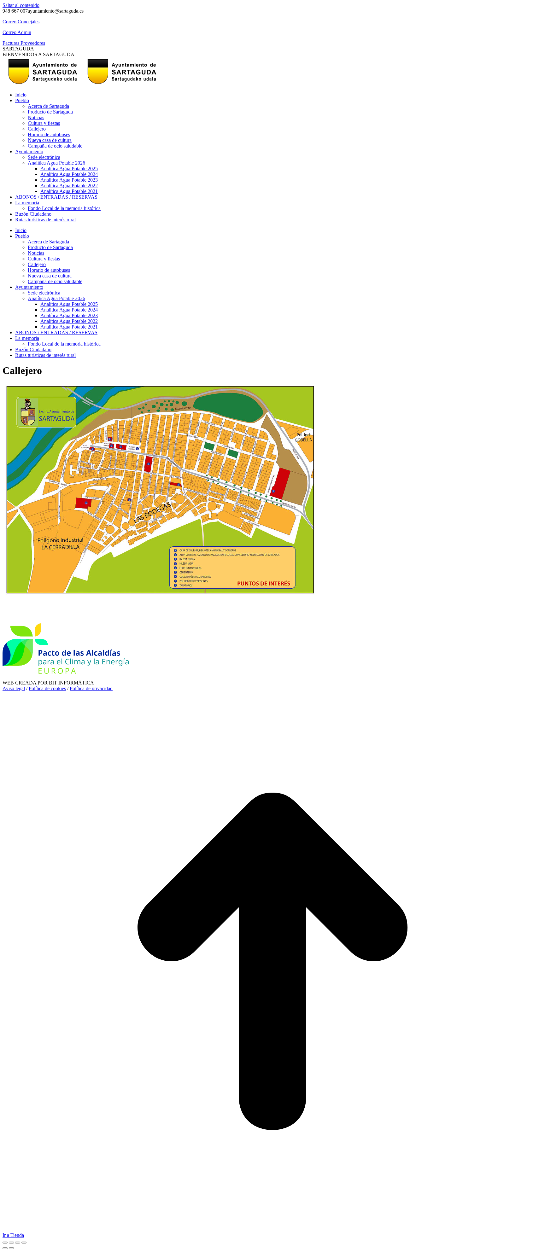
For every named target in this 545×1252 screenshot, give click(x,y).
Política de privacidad (91, 688)
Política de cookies (47, 688)
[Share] (11, 1242)
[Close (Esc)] (5, 1242)
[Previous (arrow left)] (5, 1248)
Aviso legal (14, 688)
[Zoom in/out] (23, 1242)
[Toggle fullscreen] (17, 1242)
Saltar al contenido (21, 5)
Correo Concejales (21, 21)
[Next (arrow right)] (11, 1248)
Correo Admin (17, 32)
